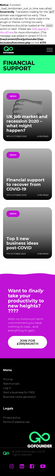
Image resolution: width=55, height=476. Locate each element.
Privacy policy (11, 417)
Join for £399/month (27, 342)
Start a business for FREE (19, 392)
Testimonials (11, 383)
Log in (7, 388)
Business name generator (19, 396)
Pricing (8, 379)
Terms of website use (16, 421)
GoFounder (8, 49)
